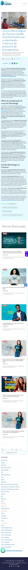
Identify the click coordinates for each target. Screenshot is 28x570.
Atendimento (11, 204)
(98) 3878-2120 (20, 561)
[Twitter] (10, 566)
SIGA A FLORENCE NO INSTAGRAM (11, 551)
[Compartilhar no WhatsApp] (17, 63)
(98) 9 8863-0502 (10, 561)
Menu (24, 3)
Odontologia (7, 211)
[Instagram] (16, 566)
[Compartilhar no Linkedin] (15, 63)
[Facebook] (14, 566)
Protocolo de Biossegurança (12, 215)
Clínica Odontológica (10, 207)
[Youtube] (18, 566)
